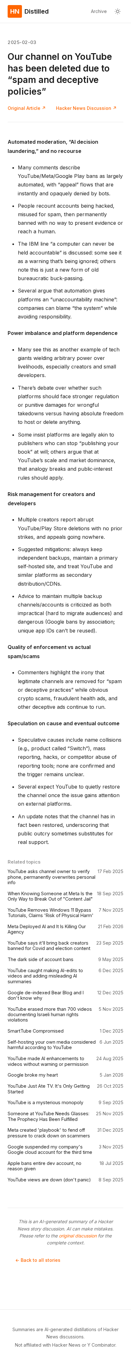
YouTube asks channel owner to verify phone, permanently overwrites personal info (51, 877)
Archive (99, 11)
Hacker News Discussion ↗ (86, 108)
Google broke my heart (33, 1075)
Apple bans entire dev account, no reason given (44, 1166)
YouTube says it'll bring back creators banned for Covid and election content (49, 945)
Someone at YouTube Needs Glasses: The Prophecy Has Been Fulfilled (48, 1116)
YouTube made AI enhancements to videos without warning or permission (48, 1061)
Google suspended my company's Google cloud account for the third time (50, 1149)
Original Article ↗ (27, 108)
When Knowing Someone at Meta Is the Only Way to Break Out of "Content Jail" (50, 896)
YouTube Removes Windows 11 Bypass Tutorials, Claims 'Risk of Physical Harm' (50, 912)
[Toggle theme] (117, 11)
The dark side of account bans (40, 959)
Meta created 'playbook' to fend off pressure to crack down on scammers (49, 1132)
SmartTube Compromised (36, 1031)
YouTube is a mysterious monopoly (45, 1102)
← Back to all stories (37, 1260)
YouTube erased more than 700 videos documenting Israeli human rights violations (50, 1014)
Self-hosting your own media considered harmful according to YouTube (52, 1044)
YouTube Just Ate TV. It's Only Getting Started (49, 1088)
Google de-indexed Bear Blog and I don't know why (46, 995)
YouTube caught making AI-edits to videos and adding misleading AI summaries (45, 976)
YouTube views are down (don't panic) (49, 1179)
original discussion (78, 1235)
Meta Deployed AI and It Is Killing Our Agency (47, 929)
